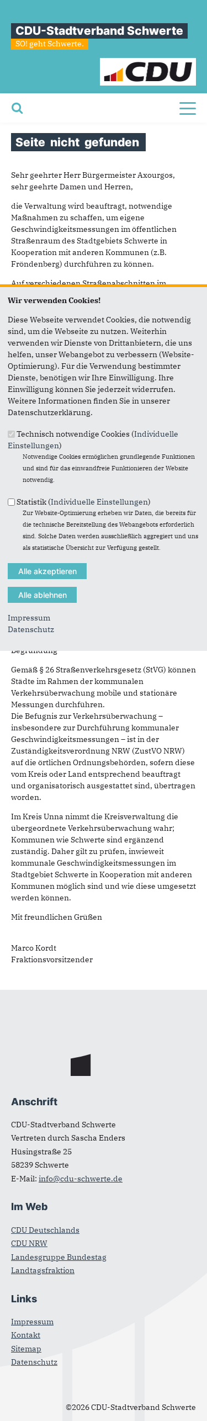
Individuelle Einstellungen (99, 501)
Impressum (29, 618)
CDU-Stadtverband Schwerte (99, 31)
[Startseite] (148, 63)
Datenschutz (31, 629)
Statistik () (84, 501)
